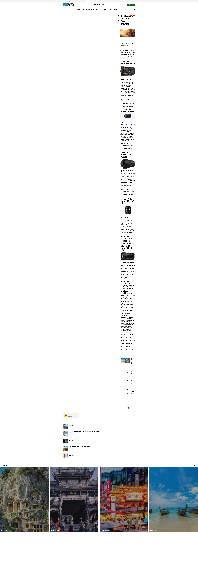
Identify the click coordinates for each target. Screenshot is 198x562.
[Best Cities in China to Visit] (74, 499)
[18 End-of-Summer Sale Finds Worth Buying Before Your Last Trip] (65, 455)
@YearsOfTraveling (71, 415)
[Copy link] (118, 23)
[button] (133, 1)
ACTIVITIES (71, 425)
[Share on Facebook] (118, 15)
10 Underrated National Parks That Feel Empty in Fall (78, 424)
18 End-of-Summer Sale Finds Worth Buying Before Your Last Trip (81, 453)
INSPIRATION (71, 455)
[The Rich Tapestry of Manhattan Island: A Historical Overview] (121, 384)
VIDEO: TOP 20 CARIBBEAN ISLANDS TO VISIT (72, 4)
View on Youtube (72, 5)
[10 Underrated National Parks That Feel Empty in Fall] (65, 426)
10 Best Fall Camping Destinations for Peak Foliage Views (79, 446)
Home (64, 12)
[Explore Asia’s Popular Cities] (124, 499)
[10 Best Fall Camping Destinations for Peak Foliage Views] (65, 448)
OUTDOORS (71, 440)
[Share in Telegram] (118, 20)
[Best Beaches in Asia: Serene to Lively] (173, 499)
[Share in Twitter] (118, 18)
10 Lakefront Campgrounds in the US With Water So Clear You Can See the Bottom (84, 431)
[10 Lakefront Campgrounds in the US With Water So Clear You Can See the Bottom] (65, 433)
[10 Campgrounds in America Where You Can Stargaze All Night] (65, 441)
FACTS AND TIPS (128, 408)
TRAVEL (122, 26)
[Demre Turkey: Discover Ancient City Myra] (125, 384)
